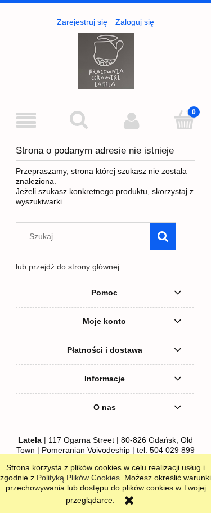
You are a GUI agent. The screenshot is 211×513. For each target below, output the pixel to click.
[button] (26, 120)
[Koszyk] (184, 119)
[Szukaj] (163, 236)
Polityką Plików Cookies (78, 477)
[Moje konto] (132, 120)
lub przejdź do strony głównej (67, 266)
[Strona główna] (106, 60)
